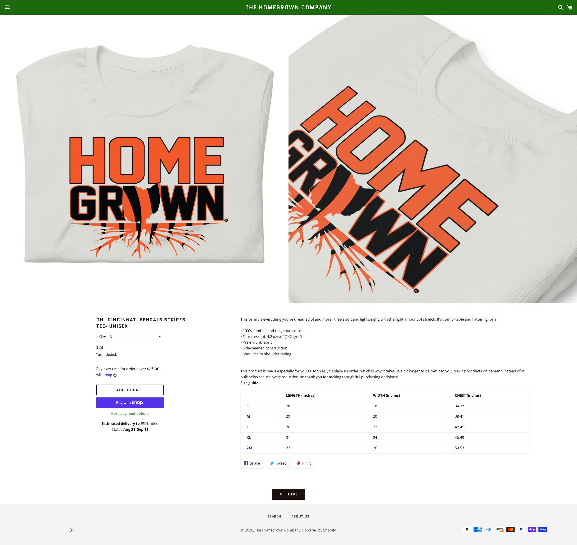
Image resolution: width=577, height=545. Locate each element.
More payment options (129, 413)
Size (102, 336)
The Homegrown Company (288, 7)
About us (300, 516)
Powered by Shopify (319, 530)
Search (274, 516)
